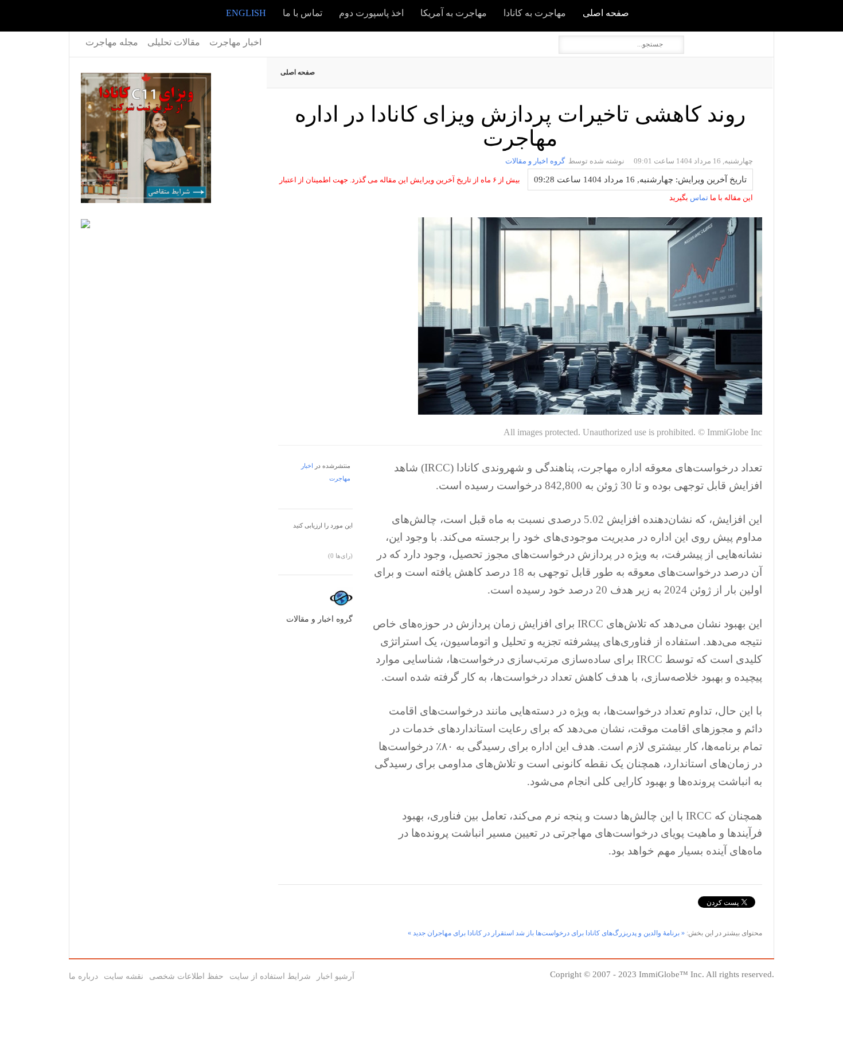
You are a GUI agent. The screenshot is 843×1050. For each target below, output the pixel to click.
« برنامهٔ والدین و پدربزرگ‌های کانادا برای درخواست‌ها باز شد (600, 933)
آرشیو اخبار (335, 976)
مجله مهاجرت (111, 42)
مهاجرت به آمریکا (453, 13)
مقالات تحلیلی (173, 42)
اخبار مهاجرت (235, 42)
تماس (698, 197)
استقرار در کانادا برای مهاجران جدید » (461, 933)
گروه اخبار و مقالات (535, 161)
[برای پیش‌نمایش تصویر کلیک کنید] (590, 411)
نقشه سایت (123, 976)
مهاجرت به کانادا (535, 13)
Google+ (738, 40)
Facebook (722, 40)
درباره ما (83, 976)
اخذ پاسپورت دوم (371, 13)
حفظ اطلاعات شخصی (186, 976)
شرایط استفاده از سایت (270, 976)
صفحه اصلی (606, 13)
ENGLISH (246, 13)
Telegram (754, 40)
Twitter (706, 40)
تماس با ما (302, 13)
